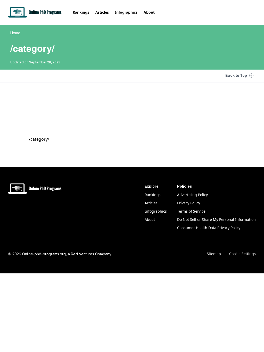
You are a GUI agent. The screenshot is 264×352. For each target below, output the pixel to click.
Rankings (81, 12)
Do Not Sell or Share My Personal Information (216, 219)
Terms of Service (191, 211)
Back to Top (236, 75)
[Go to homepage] (35, 12)
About (149, 12)
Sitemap (214, 253)
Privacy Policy (188, 202)
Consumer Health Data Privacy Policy (208, 227)
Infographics (126, 12)
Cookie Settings (242, 253)
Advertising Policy (192, 194)
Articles (102, 12)
